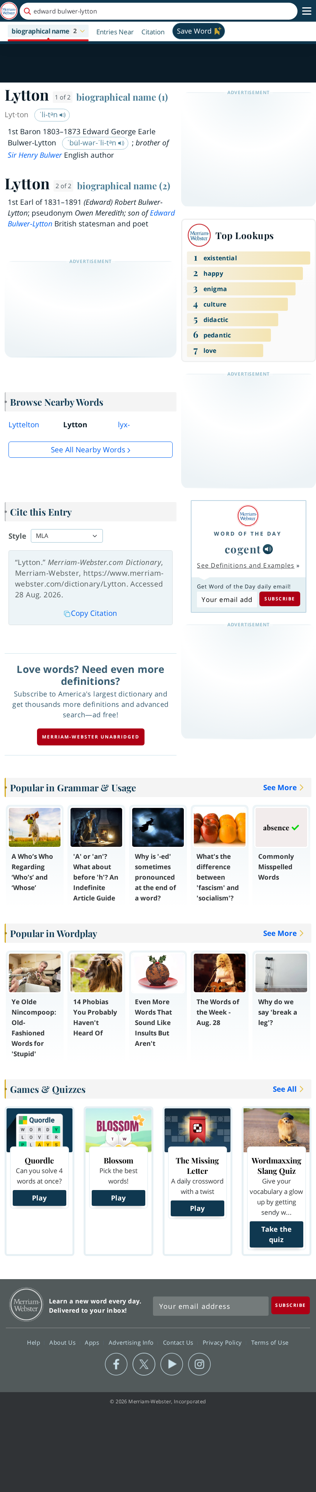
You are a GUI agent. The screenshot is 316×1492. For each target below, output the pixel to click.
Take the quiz (276, 1234)
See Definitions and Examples (245, 565)
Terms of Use (270, 1342)
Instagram (199, 1364)
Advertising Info (132, 1342)
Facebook (116, 1364)
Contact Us (179, 1342)
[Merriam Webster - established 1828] (9, 11)
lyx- (124, 425)
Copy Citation (94, 613)
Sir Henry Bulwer (35, 155)
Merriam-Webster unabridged (91, 736)
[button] (48, 31)
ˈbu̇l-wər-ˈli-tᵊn (92, 143)
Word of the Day (248, 533)
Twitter (144, 1364)
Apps (93, 1342)
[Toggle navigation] (307, 11)
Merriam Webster (26, 1304)
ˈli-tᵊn (49, 115)
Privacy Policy (223, 1342)
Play (39, 1197)
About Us (63, 1342)
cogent (243, 549)
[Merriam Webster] (248, 516)
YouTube (171, 1364)
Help (34, 1342)
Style (17, 536)
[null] (268, 549)
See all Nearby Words (88, 450)
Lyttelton (23, 425)
